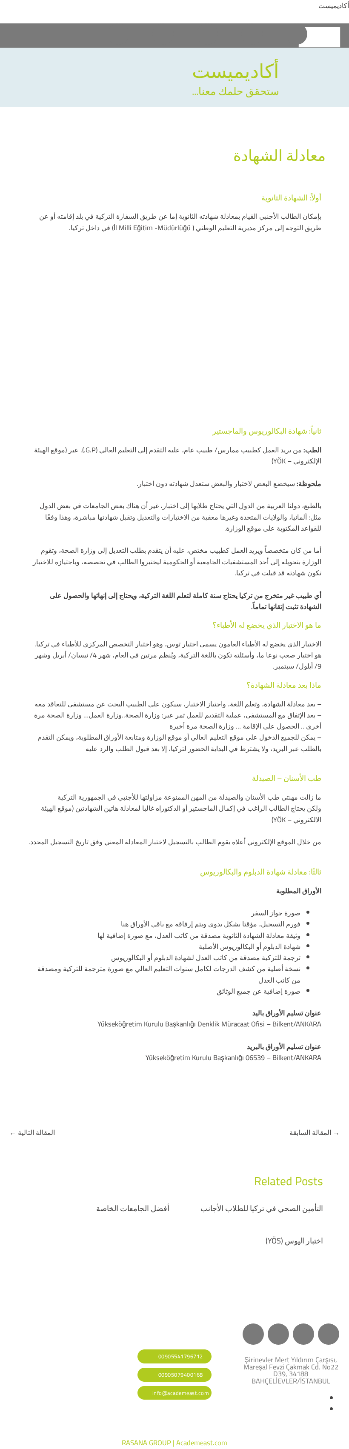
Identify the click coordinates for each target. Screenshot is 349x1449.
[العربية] (318, 37)
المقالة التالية (32, 1132)
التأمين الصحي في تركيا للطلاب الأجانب (261, 1208)
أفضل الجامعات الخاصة (132, 1208)
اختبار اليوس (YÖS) (294, 1240)
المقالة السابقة (314, 1132)
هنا (125, 923)
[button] (25, 35)
